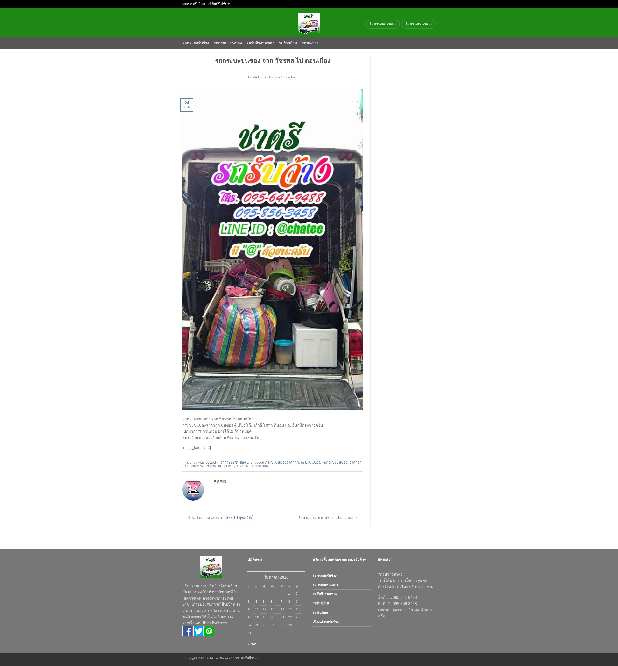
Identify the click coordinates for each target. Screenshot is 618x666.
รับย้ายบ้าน (288, 43)
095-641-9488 (384, 24)
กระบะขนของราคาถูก (282, 462)
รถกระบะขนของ (228, 43)
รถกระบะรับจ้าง (195, 43)
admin (292, 77)
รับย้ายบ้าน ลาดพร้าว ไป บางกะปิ (326, 518)
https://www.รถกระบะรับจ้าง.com (236, 658)
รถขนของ (310, 43)
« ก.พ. (252, 643)
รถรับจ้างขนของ (260, 43)
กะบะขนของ (310, 462)
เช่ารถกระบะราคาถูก (221, 466)
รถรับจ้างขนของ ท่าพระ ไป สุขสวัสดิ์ (222, 518)
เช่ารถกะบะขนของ (254, 466)
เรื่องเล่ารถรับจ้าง (326, 622)
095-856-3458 (420, 24)
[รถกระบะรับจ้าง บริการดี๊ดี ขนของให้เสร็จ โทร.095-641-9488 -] (309, 22)
